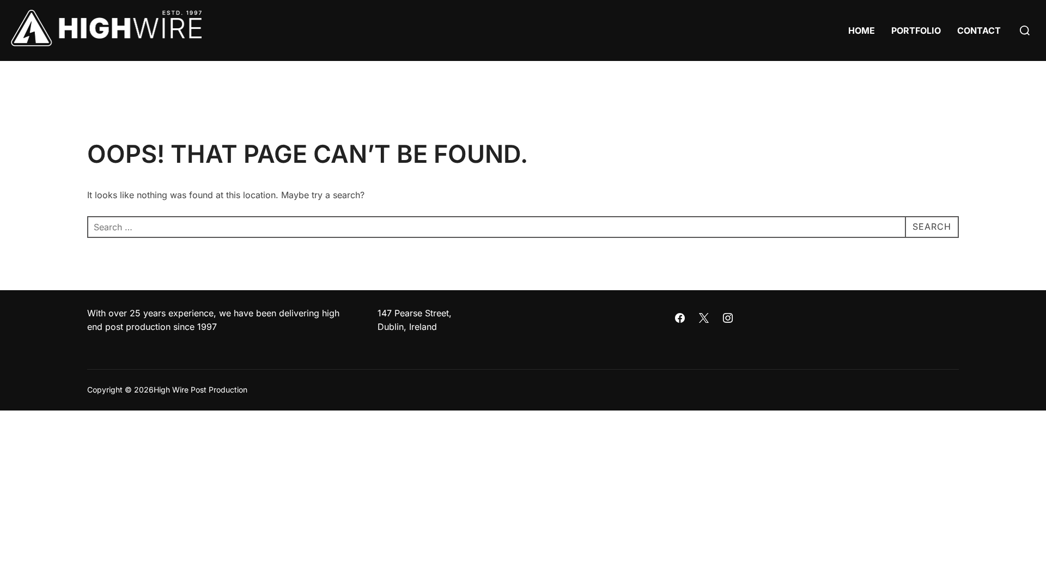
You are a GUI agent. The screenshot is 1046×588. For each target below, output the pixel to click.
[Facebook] (680, 318)
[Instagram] (728, 318)
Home (861, 30)
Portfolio (916, 30)
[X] (704, 318)
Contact (979, 30)
